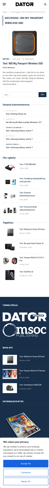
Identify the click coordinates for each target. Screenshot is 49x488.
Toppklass (8, 222)
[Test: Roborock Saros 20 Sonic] (10, 233)
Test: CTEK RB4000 (27, 164)
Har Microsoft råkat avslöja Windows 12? (23, 122)
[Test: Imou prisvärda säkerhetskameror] (10, 210)
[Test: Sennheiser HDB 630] (10, 388)
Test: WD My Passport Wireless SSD (23, 63)
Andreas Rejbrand (13, 127)
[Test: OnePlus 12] (10, 275)
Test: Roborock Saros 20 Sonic (32, 229)
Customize (26, 472)
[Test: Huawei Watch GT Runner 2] (10, 374)
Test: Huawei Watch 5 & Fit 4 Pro (31, 259)
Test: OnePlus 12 (26, 271)
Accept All (26, 463)
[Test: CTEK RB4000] (10, 168)
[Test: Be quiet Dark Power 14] (10, 247)
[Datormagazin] (24, 4)
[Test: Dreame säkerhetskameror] (10, 196)
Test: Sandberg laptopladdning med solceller (32, 180)
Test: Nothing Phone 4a (16, 114)
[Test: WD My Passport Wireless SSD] (24, 43)
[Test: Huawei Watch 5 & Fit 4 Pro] (10, 261)
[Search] (45, 4)
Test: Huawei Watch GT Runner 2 (32, 372)
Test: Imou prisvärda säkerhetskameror (28, 208)
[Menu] (4, 4)
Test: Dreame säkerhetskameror (27, 194)
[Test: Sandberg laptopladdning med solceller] (10, 182)
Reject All (25, 481)
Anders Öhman (12, 144)
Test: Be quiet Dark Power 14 (31, 243)
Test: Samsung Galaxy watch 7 (19, 131)
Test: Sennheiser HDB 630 (30, 384)
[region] (24, 463)
